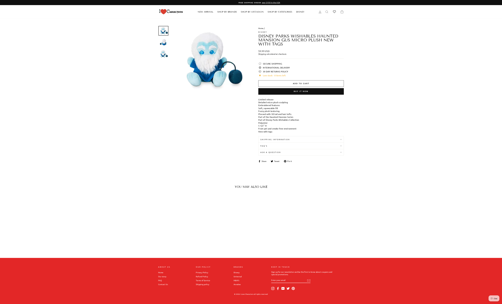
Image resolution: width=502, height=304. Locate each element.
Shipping (262, 54)
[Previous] (162, 216)
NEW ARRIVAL (205, 12)
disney (262, 32)
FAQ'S (263, 146)
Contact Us (163, 284)
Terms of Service (203, 280)
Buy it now (301, 91)
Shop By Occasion (252, 12)
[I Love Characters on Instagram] (272, 288)
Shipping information (275, 139)
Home (261, 28)
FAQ (160, 280)
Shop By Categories (280, 12)
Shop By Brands (227, 12)
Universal (238, 276)
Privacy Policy (202, 272)
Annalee (237, 284)
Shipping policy (202, 284)
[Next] (198, 216)
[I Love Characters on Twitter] (288, 288)
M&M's (236, 280)
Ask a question (270, 152)
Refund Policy (202, 276)
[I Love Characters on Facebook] (277, 288)
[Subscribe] (308, 280)
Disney (300, 12)
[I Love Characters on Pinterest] (293, 288)
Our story (162, 276)
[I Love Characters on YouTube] (283, 288)
